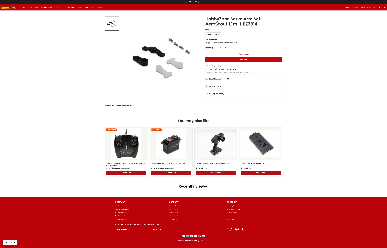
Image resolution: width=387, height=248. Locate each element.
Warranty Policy (174, 216)
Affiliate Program (120, 213)
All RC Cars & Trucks (233, 209)
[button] (374, 7)
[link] (100, 7)
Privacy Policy (173, 219)
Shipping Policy (174, 209)
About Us (118, 206)
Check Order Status (121, 216)
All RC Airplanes (232, 206)
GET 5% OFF (8, 242)
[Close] (14, 242)
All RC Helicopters (232, 213)
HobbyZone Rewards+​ (122, 209)
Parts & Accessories (233, 216)
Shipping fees (210, 43)
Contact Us (172, 206)
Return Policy (173, 213)
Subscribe (157, 229)
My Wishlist (230, 219)
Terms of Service (120, 219)
